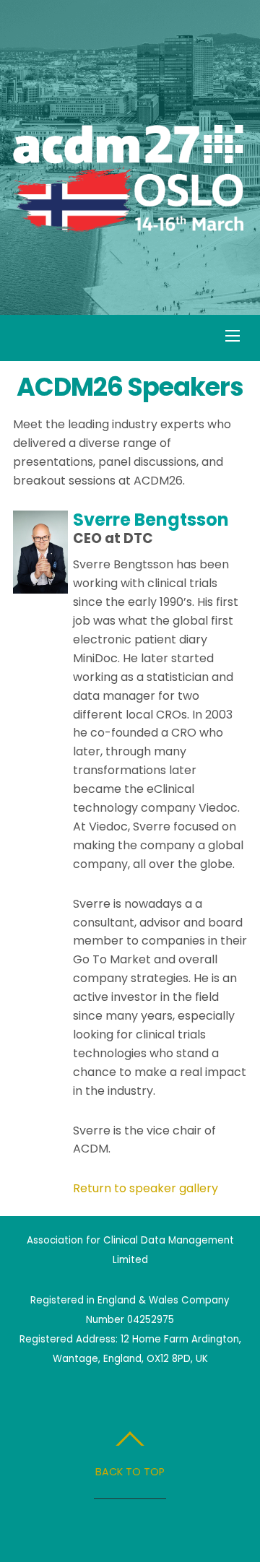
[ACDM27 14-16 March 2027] (128, 224)
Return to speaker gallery (145, 1188)
